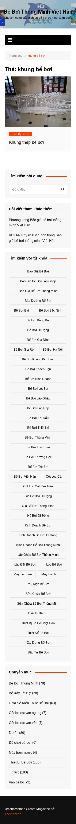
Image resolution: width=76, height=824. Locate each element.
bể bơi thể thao (38, 447)
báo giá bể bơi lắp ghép (38, 281)
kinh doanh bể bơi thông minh (38, 545)
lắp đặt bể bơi (24, 564)
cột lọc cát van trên (38, 486)
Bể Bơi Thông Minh (23, 683)
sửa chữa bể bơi (38, 593)
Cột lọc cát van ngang (25, 713)
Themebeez (13, 814)
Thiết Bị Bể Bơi (20, 134)
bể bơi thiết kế (38, 427)
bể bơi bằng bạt (38, 320)
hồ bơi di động (38, 515)
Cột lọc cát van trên (23, 723)
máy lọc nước (51, 574)
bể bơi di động (38, 330)
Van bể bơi (17, 782)
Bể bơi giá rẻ (24, 349)
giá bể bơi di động (38, 496)
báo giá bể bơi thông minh (38, 291)
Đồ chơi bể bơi (20, 742)
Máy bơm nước (20, 752)
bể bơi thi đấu (38, 418)
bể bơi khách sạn (38, 369)
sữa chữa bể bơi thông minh (38, 603)
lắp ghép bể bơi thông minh (38, 554)
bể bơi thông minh (38, 437)
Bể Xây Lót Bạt (20, 693)
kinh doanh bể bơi (38, 525)
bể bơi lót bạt (38, 388)
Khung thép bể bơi (26, 142)
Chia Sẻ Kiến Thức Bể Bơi (29, 703)
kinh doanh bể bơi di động (38, 535)
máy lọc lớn (23, 574)
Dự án (13, 733)
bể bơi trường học (38, 457)
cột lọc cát (54, 476)
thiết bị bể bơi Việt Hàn (38, 623)
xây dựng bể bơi (38, 642)
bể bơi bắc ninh (50, 310)
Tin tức (14, 772)
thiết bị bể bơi (38, 613)
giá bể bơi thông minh (38, 506)
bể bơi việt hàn (25, 476)
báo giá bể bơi (38, 271)
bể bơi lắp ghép (38, 398)
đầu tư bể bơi (38, 652)
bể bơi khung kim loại (38, 359)
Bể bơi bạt (21, 310)
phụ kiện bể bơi (38, 584)
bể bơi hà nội (52, 349)
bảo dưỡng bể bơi (38, 300)
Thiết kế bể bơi (38, 633)
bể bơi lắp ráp (38, 408)
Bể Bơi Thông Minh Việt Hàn (38, 11)
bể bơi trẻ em (38, 466)
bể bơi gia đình (38, 339)
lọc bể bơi (54, 564)
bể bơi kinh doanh (38, 379)
